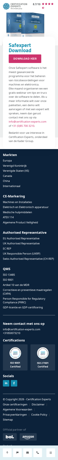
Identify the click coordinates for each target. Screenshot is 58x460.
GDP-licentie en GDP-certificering (23, 307)
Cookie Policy (39, 414)
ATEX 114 (8, 217)
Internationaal (11, 186)
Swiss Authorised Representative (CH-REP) (28, 259)
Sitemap (8, 419)
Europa (7, 160)
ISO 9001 (8, 280)
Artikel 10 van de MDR (16, 285)
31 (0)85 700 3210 (23, 126)
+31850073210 (11, 333)
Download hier (25, 58)
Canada (7, 176)
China (6, 181)
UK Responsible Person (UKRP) (21, 253)
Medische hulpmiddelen (17, 212)
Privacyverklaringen (15, 414)
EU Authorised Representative (21, 238)
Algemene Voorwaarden (17, 409)
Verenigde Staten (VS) (16, 170)
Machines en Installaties (17, 202)
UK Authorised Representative (21, 243)
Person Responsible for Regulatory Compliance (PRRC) (24, 300)
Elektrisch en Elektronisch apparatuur (26, 207)
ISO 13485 (9, 275)
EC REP (7, 248)
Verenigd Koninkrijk (15, 165)
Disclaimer (38, 404)
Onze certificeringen (15, 404)
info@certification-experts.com (27, 121)
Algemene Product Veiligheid (20, 222)
